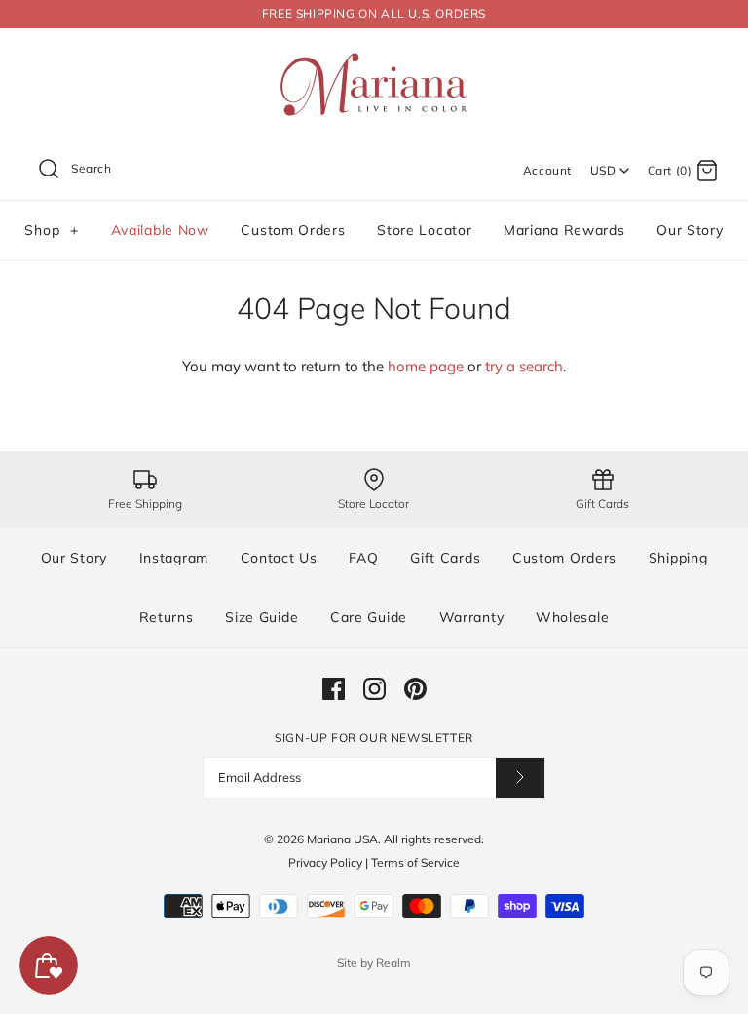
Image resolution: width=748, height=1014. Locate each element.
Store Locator (424, 230)
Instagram (173, 557)
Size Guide (261, 617)
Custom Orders (293, 230)
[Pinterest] (415, 689)
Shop (51, 230)
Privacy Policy (325, 862)
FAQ (363, 557)
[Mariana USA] (374, 59)
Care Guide (368, 617)
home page (426, 366)
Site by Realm (374, 963)
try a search (524, 366)
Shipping (678, 557)
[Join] (520, 778)
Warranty (472, 617)
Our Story (689, 230)
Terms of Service (415, 862)
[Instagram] (374, 689)
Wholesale (572, 617)
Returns (166, 617)
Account (547, 170)
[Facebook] (333, 689)
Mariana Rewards (564, 230)
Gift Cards (445, 557)
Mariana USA (342, 839)
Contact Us (279, 557)
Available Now (160, 230)
